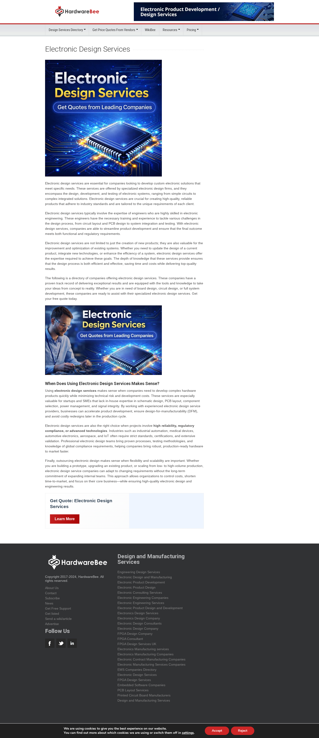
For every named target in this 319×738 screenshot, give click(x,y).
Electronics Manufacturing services (143, 649)
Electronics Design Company (138, 618)
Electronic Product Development (141, 582)
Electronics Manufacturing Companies (145, 654)
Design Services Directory (66, 30)
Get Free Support (58, 608)
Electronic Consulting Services (139, 592)
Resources (170, 30)
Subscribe (52, 598)
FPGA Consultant (130, 639)
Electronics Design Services (137, 613)
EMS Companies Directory (136, 669)
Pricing (191, 30)
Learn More (65, 519)
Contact (51, 593)
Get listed (52, 613)
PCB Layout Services (133, 690)
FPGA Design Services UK (136, 644)
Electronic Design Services (137, 675)
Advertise (52, 624)
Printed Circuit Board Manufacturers (143, 695)
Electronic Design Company (137, 628)
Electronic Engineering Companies (142, 598)
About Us (52, 588)
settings (188, 733)
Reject (242, 730)
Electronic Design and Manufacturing (144, 577)
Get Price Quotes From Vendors (113, 30)
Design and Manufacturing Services (143, 700)
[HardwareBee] (77, 18)
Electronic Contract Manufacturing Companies (151, 659)
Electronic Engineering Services (140, 603)
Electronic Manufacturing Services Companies (151, 664)
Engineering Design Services (138, 572)
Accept (217, 730)
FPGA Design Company (134, 634)
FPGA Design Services (134, 680)
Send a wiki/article (58, 619)
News (49, 603)
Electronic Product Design (136, 587)
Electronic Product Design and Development (150, 608)
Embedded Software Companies (141, 685)
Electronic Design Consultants (139, 623)
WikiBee (150, 30)
